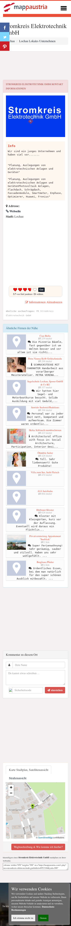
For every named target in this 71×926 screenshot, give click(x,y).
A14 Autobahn (45, 491)
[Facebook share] (4, 27)
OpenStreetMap (45, 837)
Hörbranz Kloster (45, 510)
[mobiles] (64, 7)
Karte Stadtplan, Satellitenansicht (28, 770)
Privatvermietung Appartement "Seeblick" (45, 537)
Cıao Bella (45, 335)
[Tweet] (4, 36)
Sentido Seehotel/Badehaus (45, 407)
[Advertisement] (35, 65)
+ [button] (11, 787)
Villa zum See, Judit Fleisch (45, 472)
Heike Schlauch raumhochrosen (45, 430)
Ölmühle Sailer (45, 453)
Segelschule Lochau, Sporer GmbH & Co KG (45, 383)
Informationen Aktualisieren (45, 302)
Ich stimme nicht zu (23, 918)
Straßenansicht (17, 778)
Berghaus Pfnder (45, 562)
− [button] (11, 793)
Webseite (15, 211)
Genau (43, 918)
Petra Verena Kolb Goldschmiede (45, 358)
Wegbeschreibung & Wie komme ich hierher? (38, 847)
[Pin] (4, 46)
